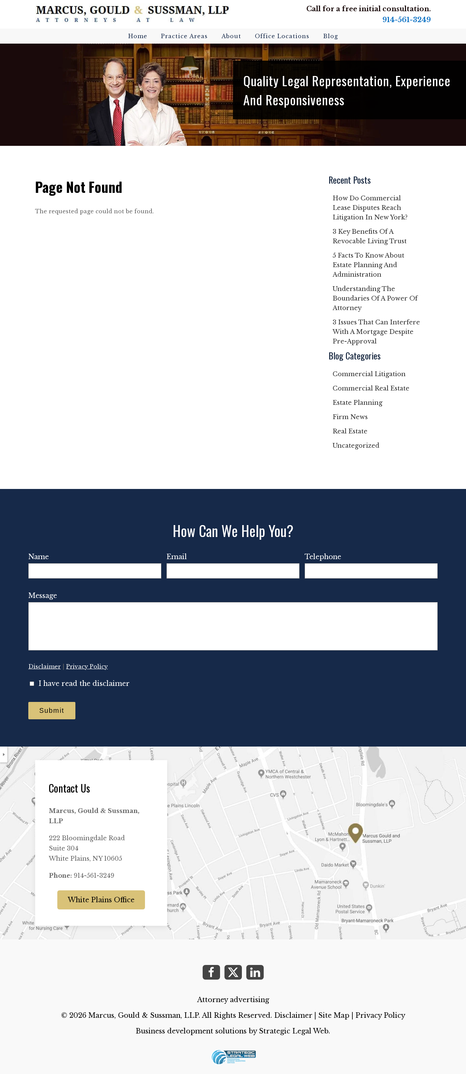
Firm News (350, 417)
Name (38, 557)
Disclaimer (44, 666)
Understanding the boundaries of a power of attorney (375, 298)
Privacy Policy (87, 666)
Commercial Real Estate (371, 388)
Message (42, 596)
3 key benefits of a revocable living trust (370, 236)
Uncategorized (356, 445)
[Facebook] (211, 972)
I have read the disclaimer (84, 683)
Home (137, 36)
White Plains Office (101, 900)
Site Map (333, 1015)
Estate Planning (357, 402)
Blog (330, 36)
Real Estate (350, 431)
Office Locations (282, 36)
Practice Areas (184, 36)
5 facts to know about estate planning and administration (368, 265)
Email (176, 557)
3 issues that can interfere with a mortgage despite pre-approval (376, 332)
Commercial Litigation (369, 374)
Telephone (323, 557)
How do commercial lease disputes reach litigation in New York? (370, 208)
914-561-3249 (406, 20)
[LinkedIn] (255, 972)
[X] (233, 972)
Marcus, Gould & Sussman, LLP (143, 1015)
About (231, 36)
